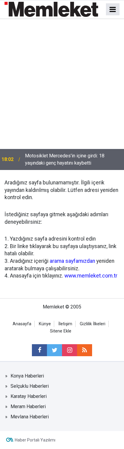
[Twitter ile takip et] (54, 350)
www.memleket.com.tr (90, 276)
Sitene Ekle (60, 331)
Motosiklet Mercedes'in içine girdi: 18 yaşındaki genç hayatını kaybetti (64, 159)
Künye (45, 323)
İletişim (65, 323)
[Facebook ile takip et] (39, 350)
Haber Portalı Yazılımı (35, 440)
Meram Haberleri (28, 406)
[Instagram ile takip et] (69, 350)
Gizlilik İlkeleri (92, 323)
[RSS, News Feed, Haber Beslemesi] (84, 350)
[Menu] (112, 9)
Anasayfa (22, 323)
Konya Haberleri (27, 376)
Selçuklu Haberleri (30, 386)
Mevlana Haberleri (30, 417)
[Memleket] (51, 9)
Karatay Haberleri (29, 396)
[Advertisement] (62, 84)
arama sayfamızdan (72, 261)
